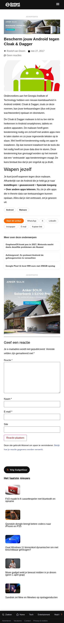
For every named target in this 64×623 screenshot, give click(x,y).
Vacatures (18, 621)
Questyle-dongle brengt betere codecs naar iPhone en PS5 (28, 525)
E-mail (23, 227)
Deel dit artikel (14, 221)
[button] (57, 3)
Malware (23, 210)
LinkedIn (52, 221)
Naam (8, 399)
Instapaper (10, 227)
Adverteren (6, 621)
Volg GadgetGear (18, 470)
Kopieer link (37, 227)
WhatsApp (31, 221)
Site (6, 424)
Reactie (8, 360)
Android (10, 210)
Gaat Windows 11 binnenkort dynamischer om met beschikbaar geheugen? (31, 548)
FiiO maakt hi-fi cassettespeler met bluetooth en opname (30, 500)
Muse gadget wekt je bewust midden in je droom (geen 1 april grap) (30, 573)
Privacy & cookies (40, 621)
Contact (27, 621)
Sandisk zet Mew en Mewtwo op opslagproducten (31, 597)
